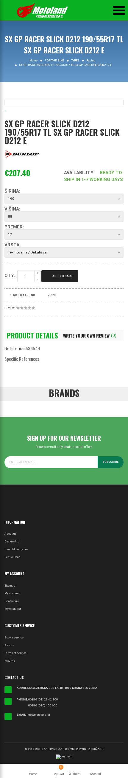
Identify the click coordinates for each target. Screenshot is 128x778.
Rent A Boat (12, 557)
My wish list (12, 608)
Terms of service (15, 653)
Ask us (9, 645)
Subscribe (110, 461)
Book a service (14, 637)
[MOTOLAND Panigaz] (42, 10)
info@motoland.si (38, 714)
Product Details (32, 335)
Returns (9, 660)
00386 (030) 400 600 (42, 705)
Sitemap (9, 585)
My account (12, 593)
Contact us (11, 601)
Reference (14, 348)
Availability (78, 172)
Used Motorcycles (16, 549)
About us (10, 533)
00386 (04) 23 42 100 (43, 699)
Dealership (11, 541)
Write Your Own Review (89, 335)
